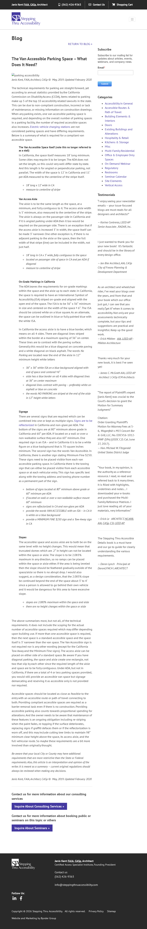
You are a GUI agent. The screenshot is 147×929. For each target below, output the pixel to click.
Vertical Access (113, 185)
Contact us (61, 872)
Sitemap (111, 911)
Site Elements (113, 181)
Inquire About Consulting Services (38, 806)
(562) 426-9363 (64, 876)
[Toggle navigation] (132, 19)
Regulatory (111, 168)
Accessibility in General (119, 103)
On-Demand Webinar (117, 163)
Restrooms (111, 172)
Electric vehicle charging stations (50, 127)
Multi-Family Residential (120, 151)
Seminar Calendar (116, 176)
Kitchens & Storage (117, 142)
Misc (107, 146)
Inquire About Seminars (31, 828)
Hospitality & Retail (117, 138)
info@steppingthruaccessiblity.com (76, 885)
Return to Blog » (80, 44)
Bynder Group (48, 918)
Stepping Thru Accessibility (26, 19)
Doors (108, 125)
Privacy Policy (96, 911)
